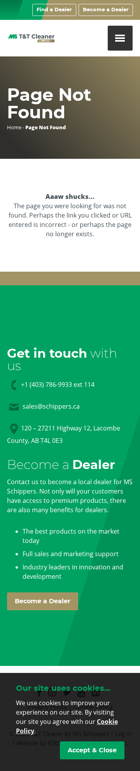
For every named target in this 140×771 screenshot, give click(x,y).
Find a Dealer (54, 9)
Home (14, 127)
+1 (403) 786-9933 (46, 384)
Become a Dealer (106, 9)
